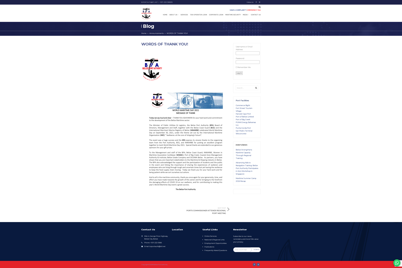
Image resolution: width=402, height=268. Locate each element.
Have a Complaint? (238, 10)
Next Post (206, 210)
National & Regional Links (214, 240)
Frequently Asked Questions (215, 250)
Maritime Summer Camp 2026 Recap (246, 179)
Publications (209, 247)
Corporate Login (216, 15)
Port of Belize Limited (245, 117)
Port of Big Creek (243, 120)
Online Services (210, 236)
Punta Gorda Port (243, 128)
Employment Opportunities (215, 243)
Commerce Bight (243, 105)
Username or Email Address (244, 48)
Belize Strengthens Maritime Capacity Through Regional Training (244, 154)
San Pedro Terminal (244, 131)
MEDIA (245, 15)
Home (143, 33)
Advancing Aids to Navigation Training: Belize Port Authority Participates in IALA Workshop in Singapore (247, 168)
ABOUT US (173, 15)
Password (240, 58)
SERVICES (184, 15)
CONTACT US (256, 15)
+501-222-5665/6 (166, 2)
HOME (165, 15)
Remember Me (244, 67)
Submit (257, 249)
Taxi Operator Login (198, 15)
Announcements (156, 33)
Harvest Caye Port (243, 114)
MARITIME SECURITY (233, 15)
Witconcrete (241, 134)
